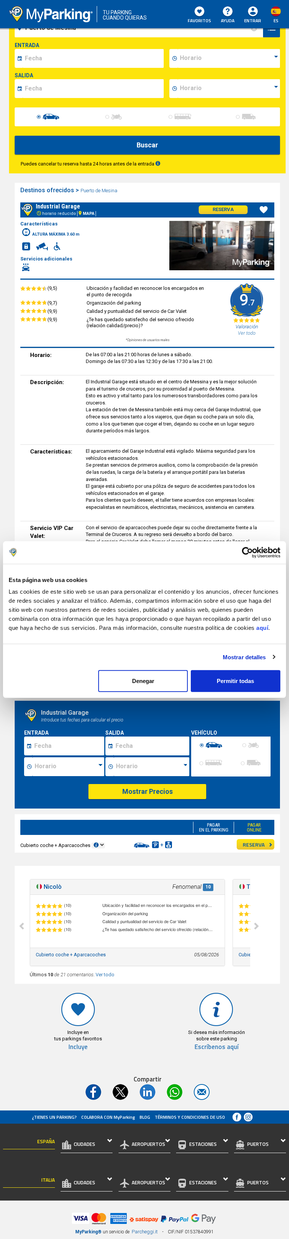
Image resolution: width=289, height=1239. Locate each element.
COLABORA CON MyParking (108, 1117)
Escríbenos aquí (217, 1047)
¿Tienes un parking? (54, 1117)
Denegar (143, 681)
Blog (145, 1117)
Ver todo (105, 974)
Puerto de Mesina (99, 190)
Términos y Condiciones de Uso (190, 1117)
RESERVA (254, 844)
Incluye (78, 1047)
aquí (262, 628)
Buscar (147, 145)
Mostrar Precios (147, 791)
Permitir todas (235, 681)
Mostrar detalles (244, 657)
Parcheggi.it (145, 1231)
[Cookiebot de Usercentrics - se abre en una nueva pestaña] (247, 552)
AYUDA (227, 20)
